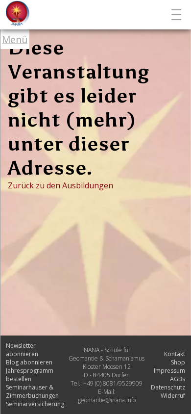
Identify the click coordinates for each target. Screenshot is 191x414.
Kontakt (174, 354)
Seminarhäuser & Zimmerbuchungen (32, 391)
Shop (178, 362)
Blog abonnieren (29, 362)
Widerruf (173, 395)
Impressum (169, 370)
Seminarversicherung (35, 404)
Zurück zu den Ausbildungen (60, 185)
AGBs (177, 379)
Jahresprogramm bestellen (29, 374)
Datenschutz (168, 387)
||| (177, 14)
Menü (14, 39)
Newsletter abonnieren (22, 349)
